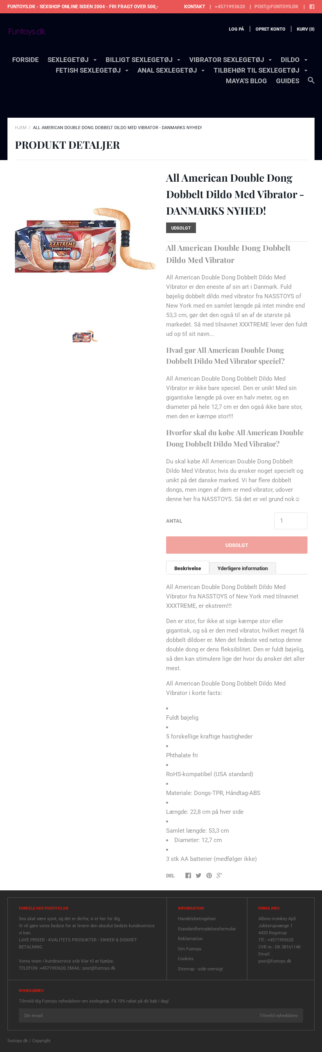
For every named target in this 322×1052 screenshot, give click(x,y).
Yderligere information (243, 568)
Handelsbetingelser (197, 918)
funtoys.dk (17, 1040)
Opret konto (270, 29)
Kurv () (306, 29)
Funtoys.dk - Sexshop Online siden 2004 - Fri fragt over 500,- (83, 6)
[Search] (311, 84)
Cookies (186, 958)
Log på (236, 29)
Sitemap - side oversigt (200, 969)
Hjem (21, 127)
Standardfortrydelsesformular (207, 929)
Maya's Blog (246, 81)
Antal (174, 521)
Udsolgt (236, 545)
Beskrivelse (187, 568)
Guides (287, 81)
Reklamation (190, 938)
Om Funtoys (189, 949)
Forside (25, 60)
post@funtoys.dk (276, 6)
